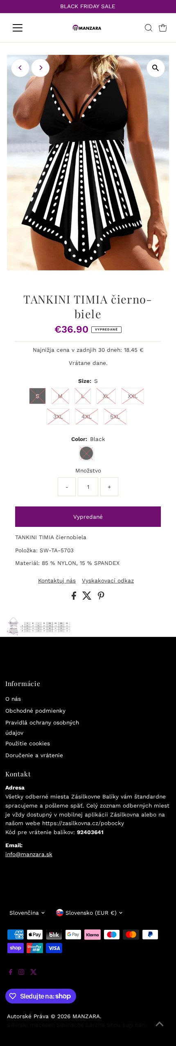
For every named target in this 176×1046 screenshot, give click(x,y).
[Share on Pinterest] (101, 597)
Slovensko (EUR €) (91, 912)
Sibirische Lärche (80, 1024)
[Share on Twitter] (88, 597)
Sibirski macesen (30, 1024)
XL (106, 396)
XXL (133, 396)
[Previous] (20, 67)
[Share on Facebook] (75, 597)
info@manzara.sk (28, 854)
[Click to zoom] (156, 68)
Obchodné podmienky (35, 710)
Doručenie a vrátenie (34, 755)
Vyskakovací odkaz (108, 581)
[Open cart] (163, 28)
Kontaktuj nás (57, 581)
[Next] (40, 67)
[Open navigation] (26, 28)
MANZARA (86, 1016)
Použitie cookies (27, 743)
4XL (86, 416)
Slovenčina (24, 912)
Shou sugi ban (126, 1024)
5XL (115, 416)
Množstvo (88, 470)
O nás (13, 698)
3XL (58, 416)
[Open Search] (148, 27)
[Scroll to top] (159, 1029)
